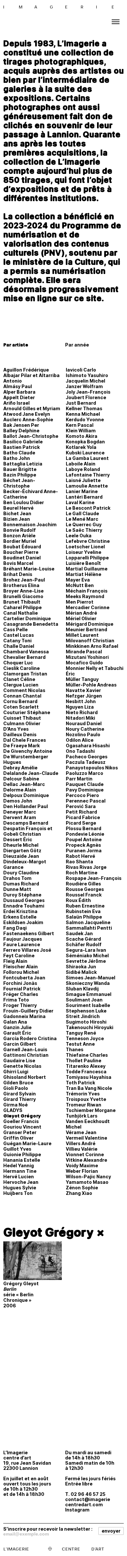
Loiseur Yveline (83, 552)
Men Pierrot (79, 602)
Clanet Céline (19, 679)
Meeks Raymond (85, 596)
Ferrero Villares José (27, 950)
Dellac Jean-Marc (24, 784)
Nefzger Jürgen (84, 696)
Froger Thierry (20, 1005)
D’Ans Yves (16, 729)
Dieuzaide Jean (21, 856)
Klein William (81, 430)
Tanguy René (81, 1033)
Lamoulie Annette (87, 486)
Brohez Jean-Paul (24, 579)
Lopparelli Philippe (87, 557)
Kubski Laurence (85, 452)
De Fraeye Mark (21, 745)
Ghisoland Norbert (24, 1077)
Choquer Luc (18, 662)
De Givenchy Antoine (27, 751)
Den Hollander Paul (25, 806)
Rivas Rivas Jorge (86, 867)
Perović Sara (81, 806)
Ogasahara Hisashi (88, 745)
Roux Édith (78, 900)
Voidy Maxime (82, 1165)
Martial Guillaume (86, 568)
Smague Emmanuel (88, 994)
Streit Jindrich (83, 1016)
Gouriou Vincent (22, 1127)
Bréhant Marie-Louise (28, 568)
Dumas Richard (21, 883)
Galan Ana (15, 1022)
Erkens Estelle (19, 917)
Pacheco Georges (86, 756)
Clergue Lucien (20, 684)
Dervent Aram (19, 817)
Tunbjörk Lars (81, 1115)
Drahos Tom (17, 878)
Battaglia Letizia (22, 463)
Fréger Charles (20, 994)
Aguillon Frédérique (26, 370)
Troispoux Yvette (86, 1099)
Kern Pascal (79, 425)
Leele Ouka (79, 535)
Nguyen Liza (80, 707)
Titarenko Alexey (86, 1066)
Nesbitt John (81, 701)
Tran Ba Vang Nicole (89, 1088)
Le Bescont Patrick (88, 508)
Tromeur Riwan (83, 1104)
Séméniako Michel (87, 955)
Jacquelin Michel (85, 381)
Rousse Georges (85, 889)
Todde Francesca (86, 1071)
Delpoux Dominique (26, 795)
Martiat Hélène (83, 574)
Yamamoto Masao (87, 1182)
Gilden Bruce (18, 1082)
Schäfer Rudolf (84, 944)
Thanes (74, 1049)
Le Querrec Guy (84, 524)
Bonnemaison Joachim (30, 524)
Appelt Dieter (19, 397)
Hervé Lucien (18, 1176)
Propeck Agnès (83, 845)
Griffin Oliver (18, 1138)
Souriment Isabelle (88, 1005)
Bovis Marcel (18, 563)
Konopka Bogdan (85, 441)
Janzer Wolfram (84, 386)
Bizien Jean (16, 519)
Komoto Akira (81, 436)
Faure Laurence (21, 944)
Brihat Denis (17, 574)
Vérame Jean (81, 1132)
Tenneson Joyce (85, 1038)
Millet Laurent (82, 635)
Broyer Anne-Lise (23, 591)
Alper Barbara (19, 392)
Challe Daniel (18, 646)
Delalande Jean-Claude (30, 773)
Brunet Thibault (21, 602)
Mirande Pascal (84, 651)
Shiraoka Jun (81, 966)
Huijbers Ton (18, 1193)
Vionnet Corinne (85, 1154)
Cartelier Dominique (27, 618)
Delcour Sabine (21, 778)
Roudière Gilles (83, 883)
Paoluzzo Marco (84, 773)
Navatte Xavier (83, 690)
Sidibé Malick (81, 972)
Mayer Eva (78, 579)
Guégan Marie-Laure (27, 1143)
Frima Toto (16, 999)
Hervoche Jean (20, 1182)
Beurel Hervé (18, 508)
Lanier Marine (82, 491)
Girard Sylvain (19, 1093)
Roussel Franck (84, 894)
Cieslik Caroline (21, 668)
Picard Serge (81, 823)
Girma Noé (15, 1104)
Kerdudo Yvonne (85, 419)
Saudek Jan (79, 933)
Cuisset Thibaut (22, 718)
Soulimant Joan (84, 999)
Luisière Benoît (83, 563)
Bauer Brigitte (19, 469)
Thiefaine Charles (87, 1055)
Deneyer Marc (19, 812)
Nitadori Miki (80, 718)
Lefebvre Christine (88, 541)
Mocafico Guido (84, 662)
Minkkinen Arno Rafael (92, 646)
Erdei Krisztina (20, 911)
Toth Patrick (80, 1082)
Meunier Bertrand (86, 629)
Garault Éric (17, 1033)
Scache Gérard (83, 939)
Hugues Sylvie (19, 1187)
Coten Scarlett (21, 707)
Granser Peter (19, 1132)
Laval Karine (80, 502)
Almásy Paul (17, 386)
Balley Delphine (21, 430)
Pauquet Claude (85, 784)
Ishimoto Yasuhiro (87, 375)
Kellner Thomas (84, 408)
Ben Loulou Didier (23, 502)
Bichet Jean (17, 513)
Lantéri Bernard (84, 497)
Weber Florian (82, 1171)
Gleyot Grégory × (54, 1232)
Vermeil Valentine (86, 1138)
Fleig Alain (15, 961)
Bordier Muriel (19, 541)
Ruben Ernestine (85, 906)
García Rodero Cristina (30, 1038)
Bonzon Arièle (19, 535)
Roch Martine (81, 872)
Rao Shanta (79, 861)
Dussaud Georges (24, 900)
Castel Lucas (18, 635)
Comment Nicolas (24, 690)
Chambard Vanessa (26, 651)
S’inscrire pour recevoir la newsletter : (47, 1528)
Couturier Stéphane (26, 712)
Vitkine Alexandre (86, 1160)
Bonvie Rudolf (19, 530)
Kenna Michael (83, 414)
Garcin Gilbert (19, 1044)
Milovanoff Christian (90, 640)
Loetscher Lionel (85, 546)
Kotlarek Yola (81, 447)
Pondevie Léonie (85, 834)
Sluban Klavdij (82, 988)
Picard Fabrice (83, 817)
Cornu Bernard (20, 701)
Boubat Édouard (22, 546)
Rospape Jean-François (93, 878)
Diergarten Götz (22, 850)
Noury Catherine (85, 729)
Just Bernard (81, 403)
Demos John (17, 801)
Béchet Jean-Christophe (19, 483)
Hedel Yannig (18, 1165)
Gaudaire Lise (19, 1060)
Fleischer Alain (20, 966)
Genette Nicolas (22, 1066)
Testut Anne (80, 1044)
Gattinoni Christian (26, 1055)
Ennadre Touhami (23, 906)
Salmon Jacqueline (88, 922)
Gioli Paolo (15, 1088)
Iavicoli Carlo (81, 370)
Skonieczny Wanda (88, 983)
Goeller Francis (21, 1121)
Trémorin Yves (83, 1093)
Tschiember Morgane (91, 1110)
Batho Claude (19, 452)
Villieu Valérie (81, 1149)
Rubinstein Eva (83, 911)
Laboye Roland (83, 469)
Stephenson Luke (86, 1010)
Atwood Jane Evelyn (26, 414)
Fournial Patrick (21, 988)
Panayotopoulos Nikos (92, 767)
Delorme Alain (19, 789)
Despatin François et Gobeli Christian (27, 831)
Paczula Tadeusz (86, 762)
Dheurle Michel (20, 845)
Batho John (16, 458)
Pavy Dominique (85, 789)
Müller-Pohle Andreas (91, 684)
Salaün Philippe (84, 917)
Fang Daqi (15, 928)
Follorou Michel (21, 972)
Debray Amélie (20, 767)
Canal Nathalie (20, 613)
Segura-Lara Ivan (86, 950)
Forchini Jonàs (20, 983)
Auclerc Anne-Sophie (28, 419)
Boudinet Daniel (22, 557)
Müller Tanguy (82, 679)
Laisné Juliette (83, 480)
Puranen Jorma (84, 850)
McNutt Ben (80, 585)
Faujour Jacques (22, 939)
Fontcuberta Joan (24, 977)
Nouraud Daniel (84, 723)
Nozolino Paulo (83, 734)
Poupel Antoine (84, 839)
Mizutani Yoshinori (87, 657)
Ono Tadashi (80, 751)
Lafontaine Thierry (88, 474)
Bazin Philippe (19, 474)
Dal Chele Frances (24, 740)
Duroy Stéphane (22, 894)
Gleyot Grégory (22, 1115)
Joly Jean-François (88, 392)
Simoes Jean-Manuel (90, 977)
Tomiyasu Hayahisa (88, 1077)
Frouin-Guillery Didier (28, 1010)
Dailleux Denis (19, 734)
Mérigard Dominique (89, 624)
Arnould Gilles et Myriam (31, 408)
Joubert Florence (86, 397)
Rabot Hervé (80, 856)
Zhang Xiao (79, 1193)
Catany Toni (17, 640)
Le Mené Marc (82, 519)
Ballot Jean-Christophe (30, 436)
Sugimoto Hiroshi (86, 1022)
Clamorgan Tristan (25, 673)
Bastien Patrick (21, 447)
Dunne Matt (17, 889)
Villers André (80, 1143)
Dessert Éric (17, 839)
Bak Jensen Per (21, 425)
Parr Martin (79, 778)
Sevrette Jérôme (86, 961)
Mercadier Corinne (87, 607)
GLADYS (12, 1110)
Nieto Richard (82, 712)
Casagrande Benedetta (30, 624)
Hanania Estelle (21, 1160)
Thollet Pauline (83, 1060)
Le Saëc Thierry (84, 530)
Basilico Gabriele (23, 441)
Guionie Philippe (22, 1154)
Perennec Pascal (86, 801)
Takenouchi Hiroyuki (89, 1027)
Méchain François (86, 591)
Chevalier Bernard (24, 657)
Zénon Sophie (82, 1187)
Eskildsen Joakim (23, 922)
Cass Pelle (15, 629)
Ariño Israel (16, 403)
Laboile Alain (80, 463)
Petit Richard (81, 812)
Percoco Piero (82, 795)
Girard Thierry (19, 1099)
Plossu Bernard (83, 828)
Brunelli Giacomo (23, 596)
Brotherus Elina (21, 585)
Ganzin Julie (17, 1027)
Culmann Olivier (21, 723)
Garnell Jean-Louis (25, 1049)
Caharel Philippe (22, 607)
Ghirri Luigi (15, 1071)
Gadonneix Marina (24, 1016)
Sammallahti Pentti (89, 928)
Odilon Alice (79, 740)
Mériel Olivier (81, 618)
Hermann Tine (19, 1171)
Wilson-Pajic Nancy (88, 1176)
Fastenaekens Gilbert (28, 933)
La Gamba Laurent (87, 458)
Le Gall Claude (82, 513)
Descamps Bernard (25, 823)
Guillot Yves (17, 1149)
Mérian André (81, 613)
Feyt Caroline (19, 955)
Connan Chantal (22, 696)
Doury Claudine (21, 872)
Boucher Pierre (20, 552)
